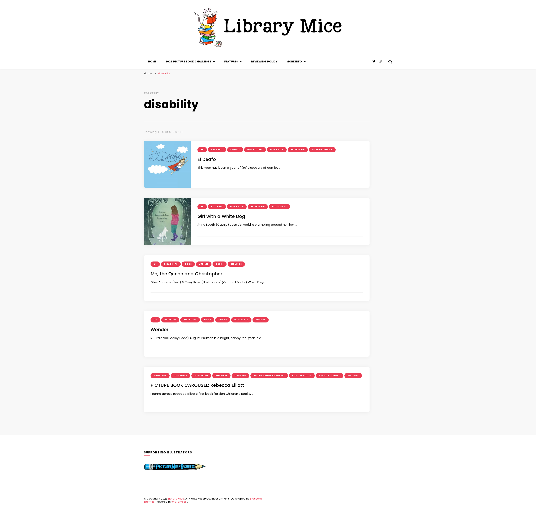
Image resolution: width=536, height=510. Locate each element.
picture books (302, 375)
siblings (236, 264)
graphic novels (322, 149)
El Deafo (206, 159)
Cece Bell (217, 149)
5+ (155, 264)
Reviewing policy (264, 61)
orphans (240, 375)
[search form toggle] (390, 62)
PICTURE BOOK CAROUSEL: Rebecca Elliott (197, 385)
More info (294, 61)
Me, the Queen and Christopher (186, 274)
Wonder (160, 329)
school (260, 319)
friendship (298, 149)
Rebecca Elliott (329, 375)
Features (231, 61)
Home (152, 61)
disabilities (255, 149)
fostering (201, 375)
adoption (160, 375)
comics (235, 149)
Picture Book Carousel (269, 375)
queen (219, 264)
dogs (188, 264)
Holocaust (279, 206)
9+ (202, 149)
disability (276, 149)
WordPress (179, 502)
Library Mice (176, 498)
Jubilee (203, 264)
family (222, 319)
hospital (221, 375)
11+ (155, 319)
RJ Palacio (241, 319)
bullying (217, 206)
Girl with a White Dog (221, 216)
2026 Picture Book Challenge (188, 61)
